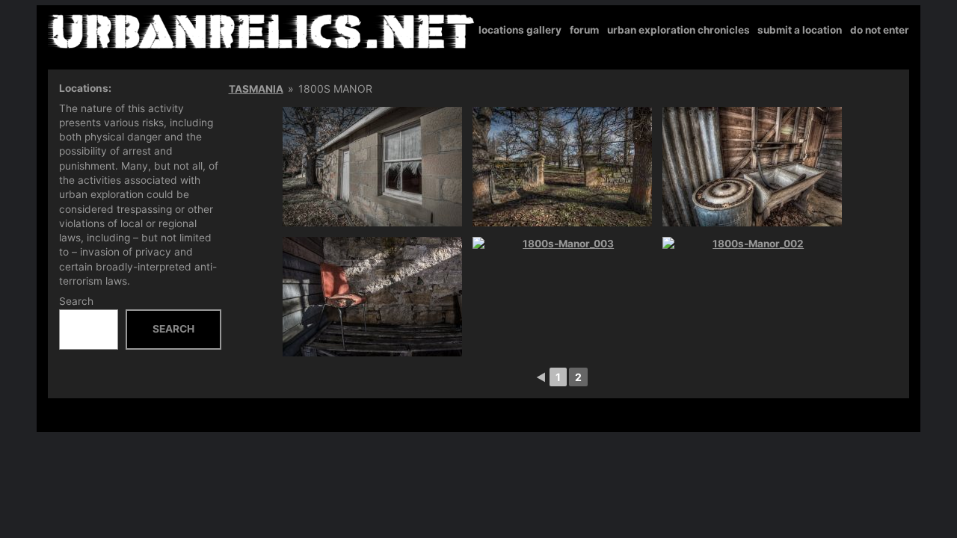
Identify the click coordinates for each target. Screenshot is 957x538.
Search (76, 301)
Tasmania (256, 89)
